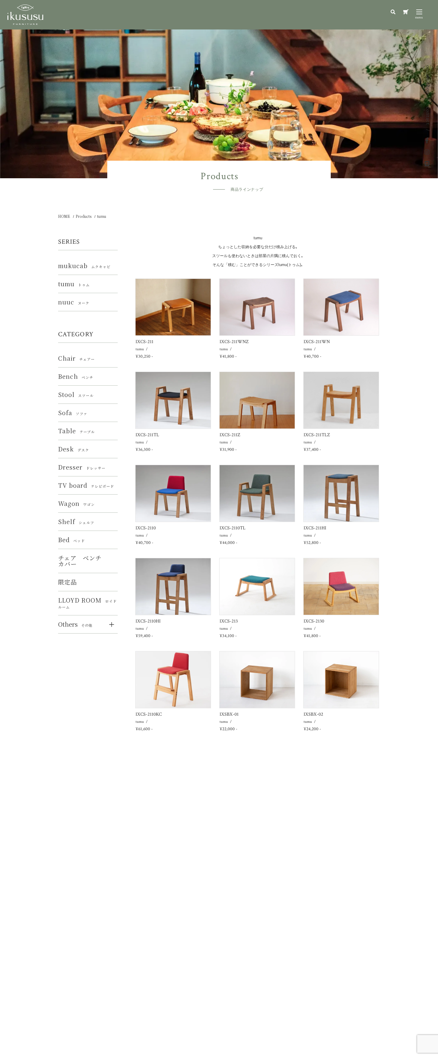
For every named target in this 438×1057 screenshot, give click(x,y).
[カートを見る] (406, 12)
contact (428, 116)
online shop (428, 79)
